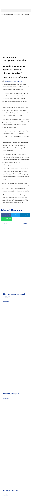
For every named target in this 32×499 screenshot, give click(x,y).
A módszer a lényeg (10, 490)
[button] (16, 10)
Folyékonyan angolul (11, 393)
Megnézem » (6, 301)
